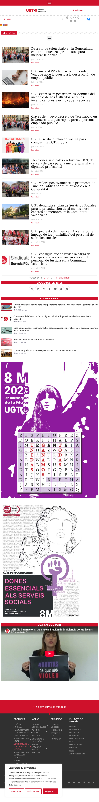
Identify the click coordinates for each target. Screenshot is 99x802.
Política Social (36, 731)
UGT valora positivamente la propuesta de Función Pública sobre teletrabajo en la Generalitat (63, 186)
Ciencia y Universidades (39, 725)
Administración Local (21, 739)
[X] (31, 288)
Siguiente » (65, 277)
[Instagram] (78, 17)
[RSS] (61, 288)
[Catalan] (1, 25)
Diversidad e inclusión (38, 740)
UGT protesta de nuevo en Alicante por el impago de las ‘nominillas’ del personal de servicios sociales (62, 234)
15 (55, 277)
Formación (56, 739)
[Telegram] (71, 21)
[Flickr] (74, 21)
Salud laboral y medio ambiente (36, 748)
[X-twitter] (71, 17)
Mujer (35, 735)
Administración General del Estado (21, 755)
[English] (4, 25)
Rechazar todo (33, 791)
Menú (9, 19)
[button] (49, 3)
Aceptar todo (50, 791)
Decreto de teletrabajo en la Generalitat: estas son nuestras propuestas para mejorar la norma (62, 51)
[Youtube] (74, 17)
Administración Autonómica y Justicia (21, 746)
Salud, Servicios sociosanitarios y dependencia (22, 732)
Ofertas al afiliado (56, 734)
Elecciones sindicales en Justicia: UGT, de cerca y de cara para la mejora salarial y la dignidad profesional (62, 163)
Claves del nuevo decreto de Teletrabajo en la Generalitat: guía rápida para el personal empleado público (64, 119)
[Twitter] (74, 782)
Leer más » (35, 63)
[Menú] (5, 19)
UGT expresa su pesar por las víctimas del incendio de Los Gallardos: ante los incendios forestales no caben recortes (63, 97)
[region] (33, 780)
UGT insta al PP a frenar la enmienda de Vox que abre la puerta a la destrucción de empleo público (63, 74)
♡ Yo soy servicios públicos (49, 706)
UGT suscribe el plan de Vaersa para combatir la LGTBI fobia (58, 140)
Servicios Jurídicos (55, 725)
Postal (17, 760)
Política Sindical (18, 725)
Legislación (56, 730)
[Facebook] (67, 17)
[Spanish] (6, 25)
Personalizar (16, 791)
